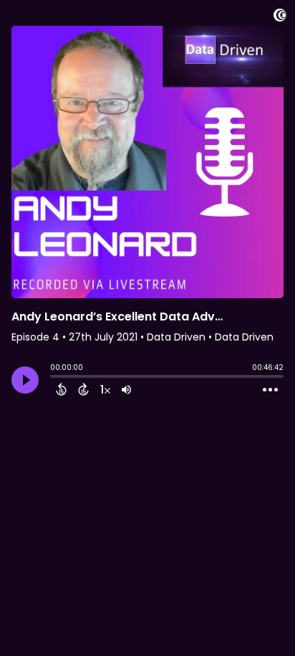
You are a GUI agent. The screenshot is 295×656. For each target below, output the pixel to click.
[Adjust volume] (126, 389)
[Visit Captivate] (280, 18)
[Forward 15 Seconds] (83, 389)
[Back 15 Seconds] (61, 389)
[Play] (25, 380)
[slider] (53, 378)
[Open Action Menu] (270, 390)
